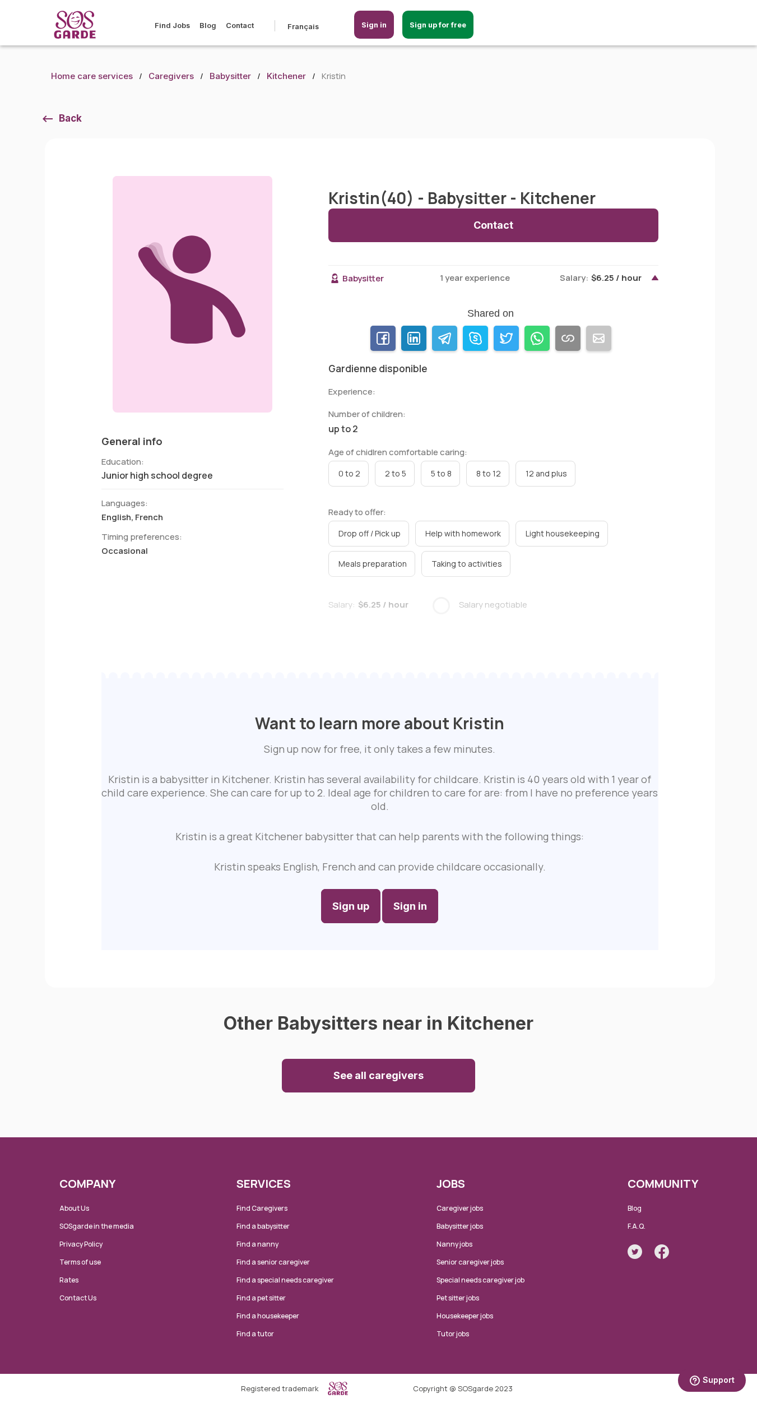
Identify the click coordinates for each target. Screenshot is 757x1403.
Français (303, 26)
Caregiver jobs (459, 1208)
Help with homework (463, 533)
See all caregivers (378, 1075)
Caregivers (171, 76)
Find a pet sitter (261, 1298)
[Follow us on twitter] (635, 1251)
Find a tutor (255, 1334)
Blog (207, 25)
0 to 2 (349, 473)
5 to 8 (441, 473)
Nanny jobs (454, 1244)
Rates (68, 1280)
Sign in (374, 24)
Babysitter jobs (459, 1226)
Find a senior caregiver (273, 1262)
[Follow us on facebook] (661, 1251)
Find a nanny (257, 1244)
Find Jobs (172, 25)
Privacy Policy (81, 1244)
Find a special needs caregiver (285, 1280)
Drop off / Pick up (369, 533)
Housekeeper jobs (464, 1316)
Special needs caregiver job (480, 1280)
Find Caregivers (261, 1208)
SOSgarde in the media (96, 1226)
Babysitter (230, 76)
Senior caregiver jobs (470, 1262)
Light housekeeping (563, 533)
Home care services (92, 76)
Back (70, 118)
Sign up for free (438, 24)
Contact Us (77, 1298)
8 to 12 (488, 473)
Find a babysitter (263, 1226)
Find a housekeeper (267, 1316)
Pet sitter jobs (457, 1298)
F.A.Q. (636, 1226)
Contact (240, 25)
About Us (74, 1208)
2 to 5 (395, 473)
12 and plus (546, 473)
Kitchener (286, 76)
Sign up (350, 906)
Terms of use (80, 1262)
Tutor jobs (452, 1334)
